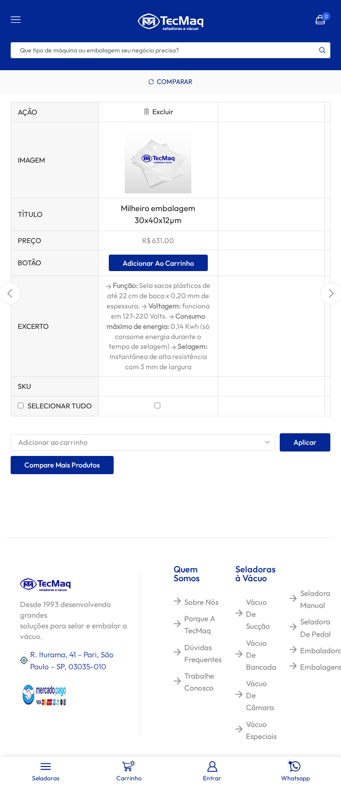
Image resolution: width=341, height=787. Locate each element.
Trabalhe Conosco (199, 681)
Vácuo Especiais (261, 730)
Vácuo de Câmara (260, 695)
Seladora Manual (315, 599)
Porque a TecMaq (199, 624)
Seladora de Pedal (315, 627)
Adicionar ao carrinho (158, 263)
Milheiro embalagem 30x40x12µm (158, 214)
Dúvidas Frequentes (203, 653)
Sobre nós (201, 602)
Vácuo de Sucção (258, 614)
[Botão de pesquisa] (322, 50)
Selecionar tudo (60, 405)
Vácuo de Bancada (261, 654)
